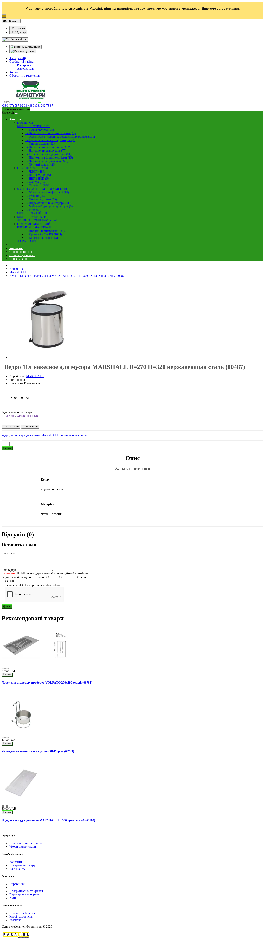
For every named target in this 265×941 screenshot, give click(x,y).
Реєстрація (24, 65)
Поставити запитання (16, 109)
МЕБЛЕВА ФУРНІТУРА (33, 126)
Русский (29, 51)
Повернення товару (22, 865)
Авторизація (25, 68)
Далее (6, 606)
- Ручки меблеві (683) (40, 129)
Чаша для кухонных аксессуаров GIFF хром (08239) (38, 751)
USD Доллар (18, 32)
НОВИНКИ (25, 122)
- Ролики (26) (35, 196)
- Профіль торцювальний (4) (45, 230)
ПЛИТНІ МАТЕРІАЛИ (32, 168)
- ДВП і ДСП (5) (37, 178)
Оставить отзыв (27, 415)
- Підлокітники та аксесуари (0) (47, 203)
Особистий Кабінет (22, 913)
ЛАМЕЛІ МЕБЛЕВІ (30, 241)
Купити (7, 448)
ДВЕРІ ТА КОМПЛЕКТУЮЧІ (37, 220)
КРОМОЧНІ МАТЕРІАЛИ (35, 227)
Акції (12, 898)
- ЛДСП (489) (35, 171)
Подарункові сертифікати (26, 891)
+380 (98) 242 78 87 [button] (40, 105)
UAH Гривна (18, 28)
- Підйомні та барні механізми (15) (49, 157)
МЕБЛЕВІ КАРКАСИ (31, 216)
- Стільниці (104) (37, 185)
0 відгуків (8, 415)
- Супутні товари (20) (40, 164)
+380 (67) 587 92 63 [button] (14, 105)
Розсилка (15, 920)
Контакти (16, 248)
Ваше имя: (8, 553)
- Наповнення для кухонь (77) (45, 150)
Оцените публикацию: (17, 577)
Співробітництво (21, 251)
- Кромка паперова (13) (41, 237)
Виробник (16, 268)
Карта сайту (17, 868)
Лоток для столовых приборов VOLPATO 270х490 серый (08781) (47, 682)
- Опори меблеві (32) (40, 143)
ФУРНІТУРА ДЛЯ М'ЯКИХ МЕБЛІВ (42, 189)
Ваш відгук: (9, 570)
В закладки (11, 426)
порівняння (30, 426)
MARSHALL (18, 272)
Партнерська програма (24, 894)
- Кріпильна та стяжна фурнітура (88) (50, 140)
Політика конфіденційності (27, 843)
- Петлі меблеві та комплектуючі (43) (50, 133)
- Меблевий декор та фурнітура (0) (49, 206)
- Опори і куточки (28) (41, 199)
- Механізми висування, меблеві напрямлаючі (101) (60, 136)
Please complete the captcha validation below (32, 585)
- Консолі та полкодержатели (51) (48, 154)
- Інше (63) (33, 210)
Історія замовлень (21, 916)
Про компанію (19, 258)
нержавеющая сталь (73, 435)
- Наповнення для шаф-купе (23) (47, 147)
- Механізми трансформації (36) (47, 192)
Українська (33, 46)
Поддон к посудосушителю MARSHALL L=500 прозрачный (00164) (48, 820)
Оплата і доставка (22, 255)
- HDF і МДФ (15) (38, 175)
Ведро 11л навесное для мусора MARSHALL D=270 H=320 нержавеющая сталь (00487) (67, 275)
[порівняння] (7, 668)
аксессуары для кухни (25, 435)
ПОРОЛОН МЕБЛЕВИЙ (33, 223)
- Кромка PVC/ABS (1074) (43, 234)
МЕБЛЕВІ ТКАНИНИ (32, 213)
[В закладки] (3, 668)
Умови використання (23, 846)
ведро (5, 435)
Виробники (17, 884)
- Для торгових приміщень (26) (46, 161)
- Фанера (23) (35, 182)
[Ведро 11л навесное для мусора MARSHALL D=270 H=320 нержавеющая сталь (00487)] (48, 357)
